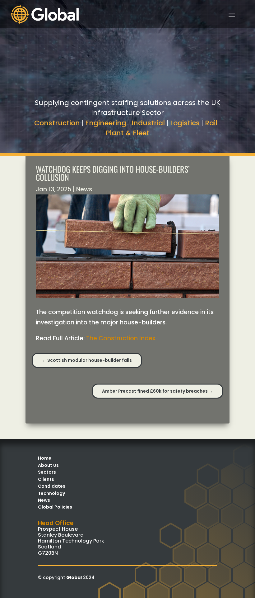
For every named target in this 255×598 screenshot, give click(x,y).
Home (44, 458)
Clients (46, 479)
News (84, 189)
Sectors (47, 472)
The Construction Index (120, 338)
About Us (48, 465)
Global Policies (55, 507)
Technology (51, 493)
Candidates (51, 486)
